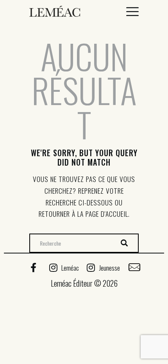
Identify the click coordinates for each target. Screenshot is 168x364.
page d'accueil (107, 214)
